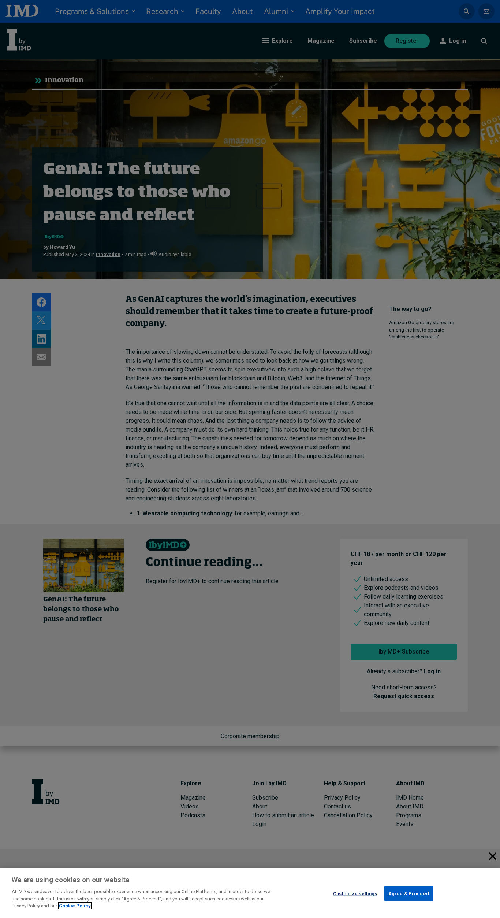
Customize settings (355, 893)
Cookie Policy (75, 905)
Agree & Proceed (408, 893)
